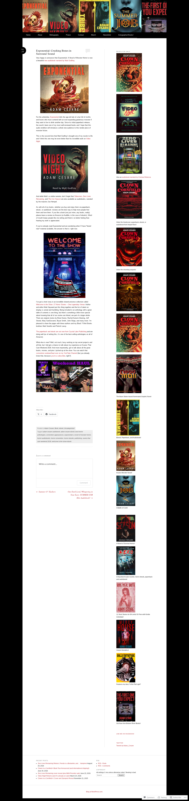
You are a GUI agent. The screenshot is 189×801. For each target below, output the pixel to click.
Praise (68, 35)
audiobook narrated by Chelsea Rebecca (136, 177)
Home (28, 35)
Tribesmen (78, 196)
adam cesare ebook (68, 432)
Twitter (119, 743)
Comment (84, 483)
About (40, 35)
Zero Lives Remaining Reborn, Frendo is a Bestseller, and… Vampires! (62, 763)
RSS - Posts (102, 763)
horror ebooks (69, 438)
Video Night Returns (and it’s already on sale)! (54, 776)
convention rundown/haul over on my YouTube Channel (56, 353)
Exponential (54, 117)
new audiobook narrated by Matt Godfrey (59, 61)
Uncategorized (69, 428)
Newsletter (107, 35)
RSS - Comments (104, 766)
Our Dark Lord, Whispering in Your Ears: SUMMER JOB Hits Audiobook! (80, 494)
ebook (61, 428)
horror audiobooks (43, 438)
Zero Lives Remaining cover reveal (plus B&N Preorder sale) (59, 773)
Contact (81, 35)
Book (56, 428)
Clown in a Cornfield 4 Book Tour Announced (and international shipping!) (63, 768)
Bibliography (54, 35)
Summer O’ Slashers (46, 491)
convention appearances (55, 435)
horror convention (57, 438)
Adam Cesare (49, 428)
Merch (93, 35)
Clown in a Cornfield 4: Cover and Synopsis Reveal (56, 778)
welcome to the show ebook (61, 441)
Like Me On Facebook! (125, 734)
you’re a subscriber (58, 356)
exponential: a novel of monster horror (77, 435)
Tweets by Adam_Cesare (125, 746)
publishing (78, 438)
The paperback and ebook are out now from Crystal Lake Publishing (61, 331)
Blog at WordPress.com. (94, 792)
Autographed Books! (125, 35)
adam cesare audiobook (51, 432)
